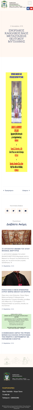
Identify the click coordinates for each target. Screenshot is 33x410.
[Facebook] (28, 8)
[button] (30, 3)
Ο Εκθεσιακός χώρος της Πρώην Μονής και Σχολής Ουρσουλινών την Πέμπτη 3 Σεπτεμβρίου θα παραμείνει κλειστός (16, 336)
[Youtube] (31, 8)
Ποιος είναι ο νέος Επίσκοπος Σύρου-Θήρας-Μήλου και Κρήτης (16, 291)
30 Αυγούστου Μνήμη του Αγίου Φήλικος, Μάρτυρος (16, 250)
